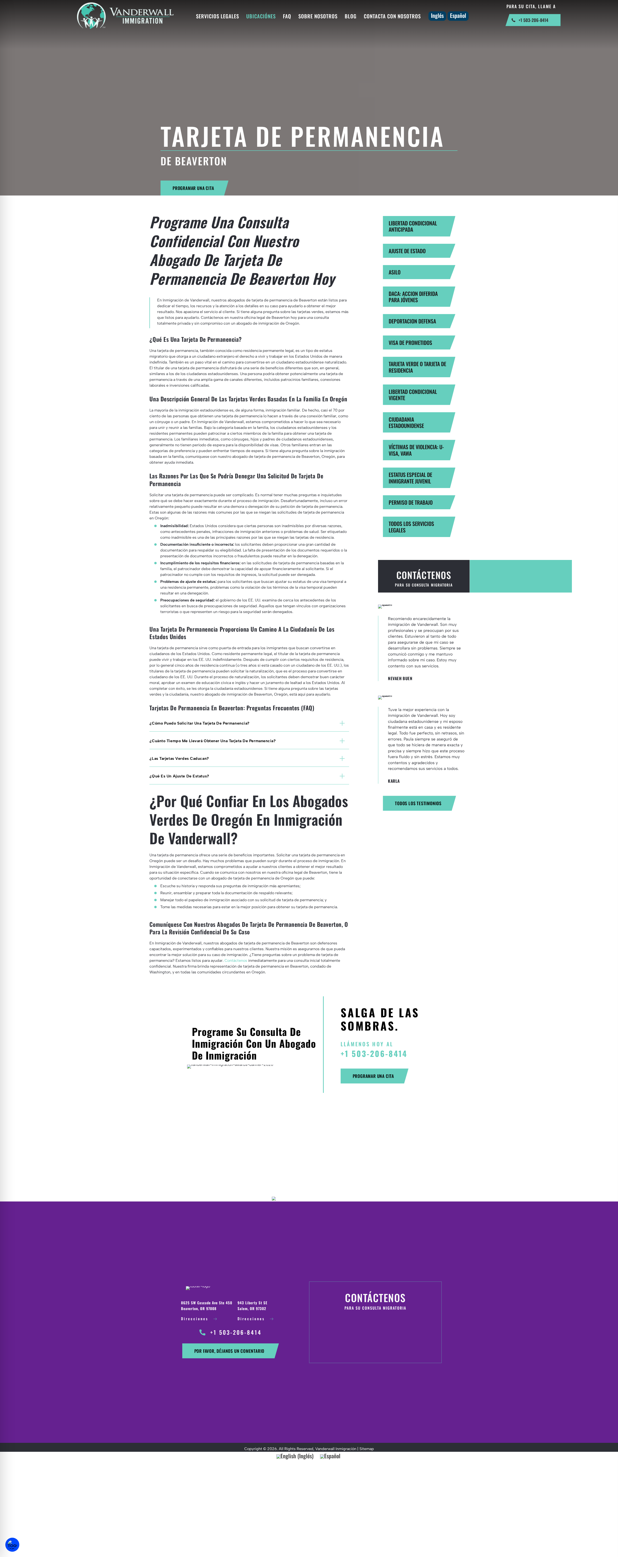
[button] (194, 188)
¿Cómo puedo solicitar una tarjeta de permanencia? (199, 723)
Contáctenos (236, 960)
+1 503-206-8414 (374, 1053)
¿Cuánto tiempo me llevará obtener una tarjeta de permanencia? (212, 741)
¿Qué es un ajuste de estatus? (179, 776)
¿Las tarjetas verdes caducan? (179, 758)
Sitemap (366, 1448)
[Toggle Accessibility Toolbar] (12, 1544)
